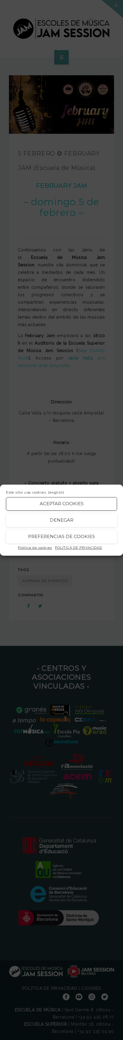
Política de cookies (35, 548)
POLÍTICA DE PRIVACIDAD (78, 548)
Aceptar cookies (62, 503)
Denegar (61, 520)
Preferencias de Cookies (61, 536)
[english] (56, 492)
